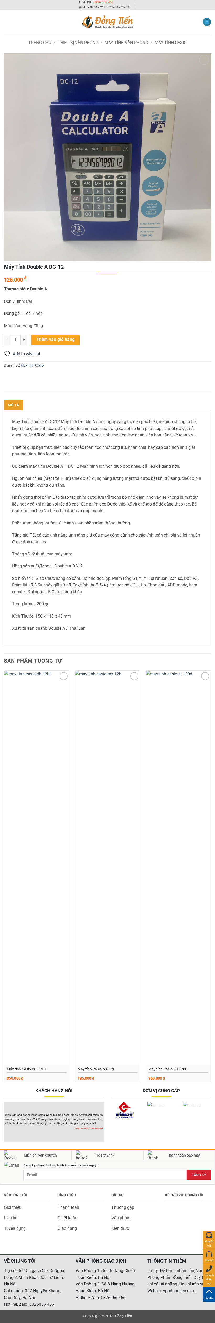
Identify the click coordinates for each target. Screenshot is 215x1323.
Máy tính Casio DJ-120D (167, 1069)
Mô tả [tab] (13, 405)
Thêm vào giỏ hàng (55, 339)
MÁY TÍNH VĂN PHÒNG (126, 42)
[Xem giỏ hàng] (207, 22)
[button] (7, 21)
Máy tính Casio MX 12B (96, 1069)
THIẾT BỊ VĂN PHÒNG (78, 42)
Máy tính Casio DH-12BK (27, 1069)
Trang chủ (39, 42)
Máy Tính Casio (171, 42)
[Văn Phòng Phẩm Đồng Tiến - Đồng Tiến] (107, 21)
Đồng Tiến (123, 1316)
